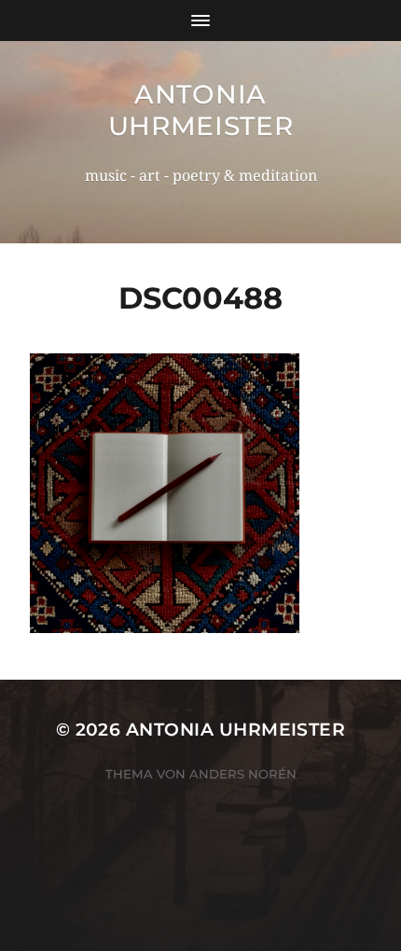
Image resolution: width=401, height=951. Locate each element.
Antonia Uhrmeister (201, 110)
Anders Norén (243, 773)
